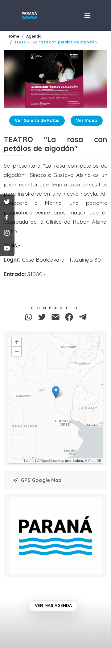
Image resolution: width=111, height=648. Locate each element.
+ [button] (17, 342)
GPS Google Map (41, 480)
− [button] (17, 351)
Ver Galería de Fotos (37, 120)
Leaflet (29, 460)
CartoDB (94, 460)
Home (13, 36)
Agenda (33, 36)
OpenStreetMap (52, 460)
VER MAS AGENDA (53, 605)
